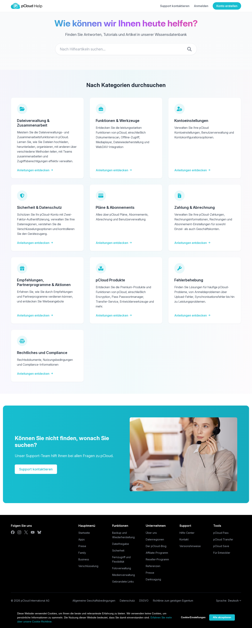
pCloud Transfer (223, 539)
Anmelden (201, 6)
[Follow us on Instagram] (19, 532)
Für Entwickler (221, 552)
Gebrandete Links (123, 581)
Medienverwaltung (123, 574)
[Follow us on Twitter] (26, 532)
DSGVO (144, 600)
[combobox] (126, 49)
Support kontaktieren (174, 6)
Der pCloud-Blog (156, 546)
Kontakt (184, 539)
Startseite (84, 532)
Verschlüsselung (88, 566)
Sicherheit (118, 550)
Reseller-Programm (157, 559)
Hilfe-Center (186, 532)
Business (83, 559)
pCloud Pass (221, 532)
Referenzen (153, 566)
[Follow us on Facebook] (13, 532)
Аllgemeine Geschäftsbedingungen (94, 600)
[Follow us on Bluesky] (39, 532)
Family (82, 552)
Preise (82, 546)
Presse (150, 572)
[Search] (189, 49)
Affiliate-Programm (157, 552)
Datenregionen (155, 539)
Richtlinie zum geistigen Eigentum (173, 600)
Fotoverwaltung (121, 568)
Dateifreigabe (120, 543)
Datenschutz (127, 600)
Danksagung (153, 579)
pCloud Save (221, 546)
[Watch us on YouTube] (32, 532)
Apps (81, 539)
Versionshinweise (190, 546)
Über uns (151, 532)
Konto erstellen (226, 6)
